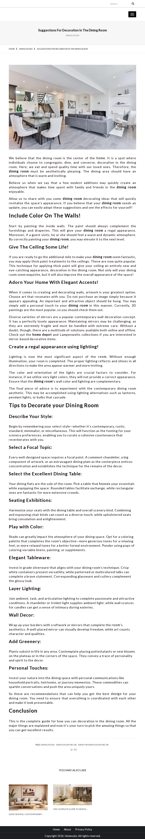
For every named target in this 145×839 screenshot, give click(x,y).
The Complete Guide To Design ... (70, 809)
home (100, 158)
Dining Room (72, 35)
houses (105, 484)
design (116, 694)
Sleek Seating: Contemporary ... (26, 814)
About (67, 829)
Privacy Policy (83, 829)
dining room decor (66, 745)
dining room (47, 745)
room (102, 357)
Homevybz (71, 835)
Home (56, 829)
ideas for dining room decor (93, 745)
